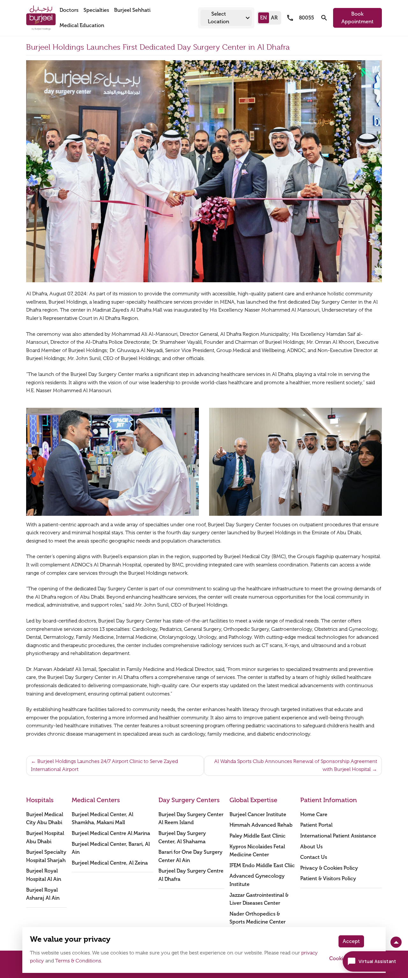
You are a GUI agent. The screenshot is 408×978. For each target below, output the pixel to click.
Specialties (96, 10)
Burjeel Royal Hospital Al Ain (43, 875)
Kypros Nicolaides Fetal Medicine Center (257, 851)
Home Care (313, 814)
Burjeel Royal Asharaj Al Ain (43, 894)
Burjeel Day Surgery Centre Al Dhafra (190, 875)
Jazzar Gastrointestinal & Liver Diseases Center (258, 899)
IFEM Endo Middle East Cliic (262, 865)
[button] (225, 18)
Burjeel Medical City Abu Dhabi (44, 818)
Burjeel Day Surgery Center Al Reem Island (190, 818)
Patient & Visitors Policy (328, 878)
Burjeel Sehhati (132, 10)
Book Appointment (357, 18)
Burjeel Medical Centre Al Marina (111, 833)
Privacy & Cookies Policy (329, 868)
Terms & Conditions (78, 961)
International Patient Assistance (338, 836)
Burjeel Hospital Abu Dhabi (45, 837)
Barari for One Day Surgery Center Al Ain (190, 856)
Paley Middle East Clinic (257, 836)
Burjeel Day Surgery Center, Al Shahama (182, 837)
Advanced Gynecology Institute (257, 880)
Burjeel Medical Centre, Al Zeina (110, 863)
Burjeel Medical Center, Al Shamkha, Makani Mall (102, 818)
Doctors (69, 10)
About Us (311, 847)
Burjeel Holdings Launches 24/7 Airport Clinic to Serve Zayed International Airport (104, 766)
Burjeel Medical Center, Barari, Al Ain (111, 848)
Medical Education (82, 25)
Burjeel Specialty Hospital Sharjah (46, 856)
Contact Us (313, 857)
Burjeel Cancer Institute (257, 814)
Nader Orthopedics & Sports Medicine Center (257, 918)
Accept (351, 941)
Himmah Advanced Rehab (261, 825)
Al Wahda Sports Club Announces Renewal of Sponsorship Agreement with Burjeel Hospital (295, 766)
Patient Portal (316, 825)
